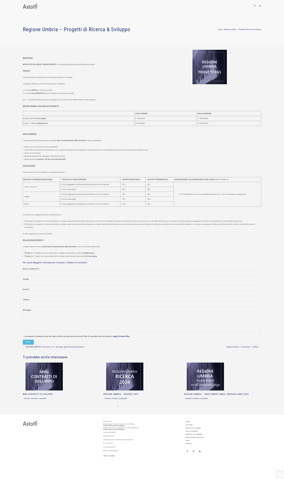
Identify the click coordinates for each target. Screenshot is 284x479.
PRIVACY (106, 456)
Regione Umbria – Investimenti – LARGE (242, 347)
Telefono (26, 300)
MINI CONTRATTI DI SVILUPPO (38, 394)
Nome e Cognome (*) (31, 269)
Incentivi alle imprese (194, 434)
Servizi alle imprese (193, 428)
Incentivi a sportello (39, 398)
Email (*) (26, 289)
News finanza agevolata (195, 437)
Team (187, 440)
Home (220, 29)
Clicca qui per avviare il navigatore (114, 425)
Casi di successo (192, 431)
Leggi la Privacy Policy (121, 336)
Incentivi (27, 398)
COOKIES (112, 456)
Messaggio (27, 310)
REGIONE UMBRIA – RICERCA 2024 (120, 394)
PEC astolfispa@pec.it (112, 450)
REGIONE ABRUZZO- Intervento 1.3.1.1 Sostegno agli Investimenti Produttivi (55, 347)
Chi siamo (189, 425)
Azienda (26, 279)
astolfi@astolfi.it (110, 447)
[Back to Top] (279, 474)
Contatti (189, 443)
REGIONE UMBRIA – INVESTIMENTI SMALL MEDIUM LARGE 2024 (216, 394)
